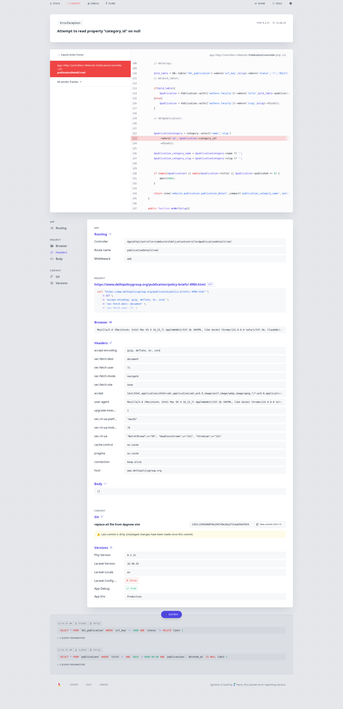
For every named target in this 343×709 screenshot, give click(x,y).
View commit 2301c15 (271, 524)
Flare (239, 684)
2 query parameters (72, 638)
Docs (89, 684)
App (52, 221)
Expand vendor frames (72, 54)
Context (55, 270)
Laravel (104, 684)
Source (74, 684)
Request (55, 239)
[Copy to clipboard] (281, 241)
